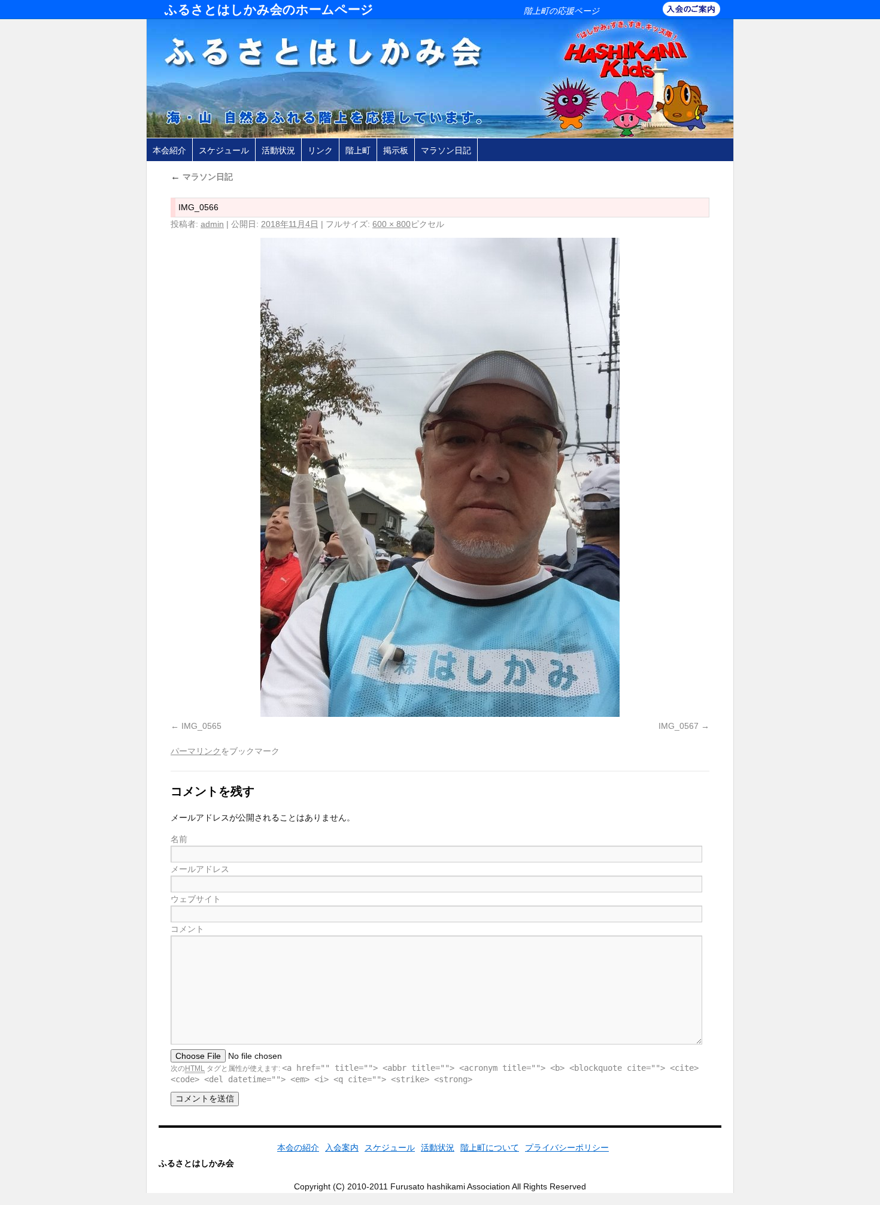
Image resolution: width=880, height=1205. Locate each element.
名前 (179, 839)
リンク (320, 150)
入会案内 (342, 1147)
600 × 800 (391, 224)
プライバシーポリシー (567, 1147)
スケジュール (224, 150)
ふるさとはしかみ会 (196, 1163)
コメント (187, 929)
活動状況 (278, 150)
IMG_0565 (201, 726)
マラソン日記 (446, 150)
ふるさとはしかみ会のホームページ (269, 9)
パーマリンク (196, 751)
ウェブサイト (196, 899)
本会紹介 (169, 150)
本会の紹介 (298, 1147)
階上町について (489, 1147)
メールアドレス (200, 869)
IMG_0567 (679, 726)
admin (212, 224)
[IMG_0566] (440, 477)
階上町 (358, 150)
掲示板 (395, 150)
